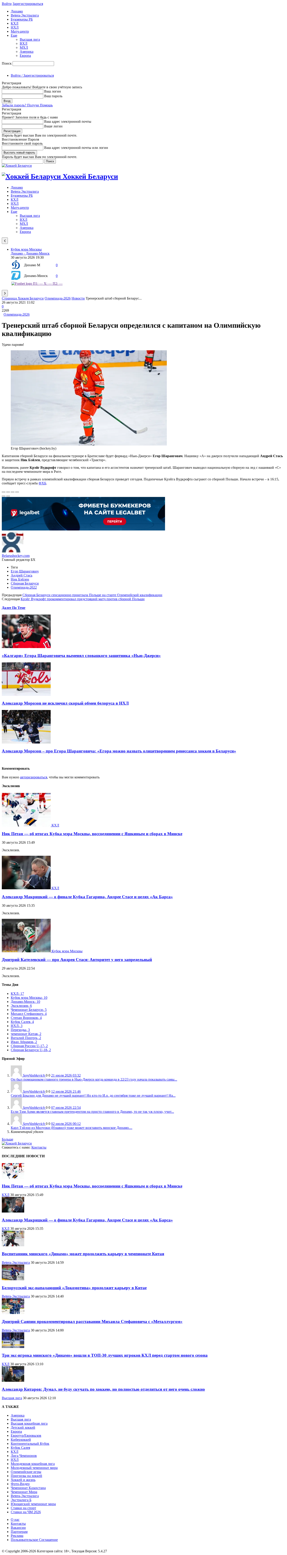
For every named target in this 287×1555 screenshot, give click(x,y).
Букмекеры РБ (22, 19)
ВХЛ (23, 43)
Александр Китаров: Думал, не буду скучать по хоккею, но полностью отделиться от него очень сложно (103, 1389)
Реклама (17, 1536)
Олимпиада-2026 (58, 298)
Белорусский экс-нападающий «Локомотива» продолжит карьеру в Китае (74, 1287)
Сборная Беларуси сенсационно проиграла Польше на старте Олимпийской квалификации (92, 595)
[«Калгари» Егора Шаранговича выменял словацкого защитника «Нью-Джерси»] (26, 647)
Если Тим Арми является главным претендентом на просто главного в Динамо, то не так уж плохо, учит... (92, 1111)
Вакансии (18, 1528)
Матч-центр (20, 31)
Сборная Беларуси (25, 583)
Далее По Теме (13, 608)
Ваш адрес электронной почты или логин (76, 148)
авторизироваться (33, 777)
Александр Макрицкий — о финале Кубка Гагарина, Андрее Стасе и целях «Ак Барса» (87, 896)
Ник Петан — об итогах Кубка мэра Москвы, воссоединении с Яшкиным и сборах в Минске (92, 833)
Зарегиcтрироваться (28, 4)
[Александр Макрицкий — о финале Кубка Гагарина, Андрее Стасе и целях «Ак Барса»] (27, 888)
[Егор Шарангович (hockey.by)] (89, 444)
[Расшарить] (8, 492)
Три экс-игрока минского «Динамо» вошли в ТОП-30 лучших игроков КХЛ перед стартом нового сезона (105, 1355)
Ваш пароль (53, 96)
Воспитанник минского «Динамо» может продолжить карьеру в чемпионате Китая (83, 1253)
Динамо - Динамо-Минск (30, 253)
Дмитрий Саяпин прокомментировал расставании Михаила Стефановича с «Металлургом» (92, 1321)
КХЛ (14, 23)
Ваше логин (53, 126)
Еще (14, 35)
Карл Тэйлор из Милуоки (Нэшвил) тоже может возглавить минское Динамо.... (71, 1128)
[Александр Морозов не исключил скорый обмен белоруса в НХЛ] (26, 695)
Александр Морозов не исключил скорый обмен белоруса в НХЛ (65, 703)
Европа (25, 55)
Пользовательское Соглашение (34, 1540)
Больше (7, 1139)
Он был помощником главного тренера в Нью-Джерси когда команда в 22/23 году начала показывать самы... (94, 1079)
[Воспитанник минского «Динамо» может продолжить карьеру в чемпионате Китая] (13, 1245)
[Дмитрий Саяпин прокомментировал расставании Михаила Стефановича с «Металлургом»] (13, 1313)
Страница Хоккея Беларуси (23, 298)
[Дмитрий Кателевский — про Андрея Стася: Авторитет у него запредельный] (27, 951)
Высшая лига (30, 39)
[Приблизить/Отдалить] (17, 492)
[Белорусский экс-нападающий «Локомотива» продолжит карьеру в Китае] (13, 1279)
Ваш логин (52, 91)
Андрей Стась (21, 575)
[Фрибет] (83, 529)
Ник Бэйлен (20, 579)
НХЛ (15, 27)
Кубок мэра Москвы (26, 249)
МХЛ (24, 47)
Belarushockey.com (16, 556)
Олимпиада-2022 (24, 587)
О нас (15, 1519)
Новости (78, 298)
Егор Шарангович (25, 571)
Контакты (38, 1147)
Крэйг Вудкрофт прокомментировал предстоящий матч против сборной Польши (83, 599)
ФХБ (42, 483)
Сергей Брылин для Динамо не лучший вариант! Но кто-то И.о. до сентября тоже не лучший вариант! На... (93, 1095)
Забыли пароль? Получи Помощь (27, 105)
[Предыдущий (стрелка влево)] (3, 496)
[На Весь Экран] (12, 492)
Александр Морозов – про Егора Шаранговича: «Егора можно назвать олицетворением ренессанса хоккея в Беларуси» (119, 751)
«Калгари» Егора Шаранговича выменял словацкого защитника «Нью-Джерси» (81, 655)
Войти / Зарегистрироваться (32, 75)
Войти (7, 4)
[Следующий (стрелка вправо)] (8, 496)
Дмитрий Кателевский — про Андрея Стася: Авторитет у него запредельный (77, 959)
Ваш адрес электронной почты (67, 121)
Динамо (17, 11)
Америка (26, 51)
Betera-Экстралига (25, 15)
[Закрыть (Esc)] (3, 492)
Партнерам (19, 1532)
